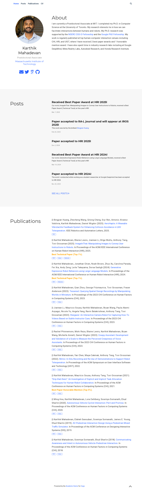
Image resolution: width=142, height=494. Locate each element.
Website (66, 258)
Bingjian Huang (83, 128)
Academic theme (72, 486)
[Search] (131, 3)
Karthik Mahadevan (74, 399)
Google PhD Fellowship (112, 34)
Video (59, 258)
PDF (54, 234)
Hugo (83, 486)
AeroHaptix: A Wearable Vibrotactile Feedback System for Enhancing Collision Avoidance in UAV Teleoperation (89, 227)
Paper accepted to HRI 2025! (71, 141)
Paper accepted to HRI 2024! (71, 173)
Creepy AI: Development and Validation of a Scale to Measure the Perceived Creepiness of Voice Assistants (90, 339)
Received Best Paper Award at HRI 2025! (79, 102)
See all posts (60, 193)
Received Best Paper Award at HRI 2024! (79, 154)
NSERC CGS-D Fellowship (80, 34)
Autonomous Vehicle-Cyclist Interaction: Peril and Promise (95, 403)
